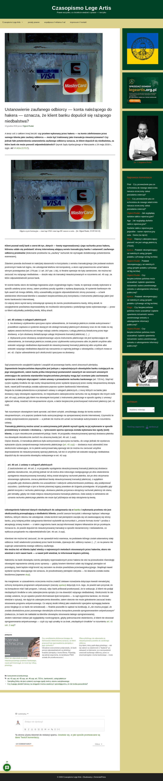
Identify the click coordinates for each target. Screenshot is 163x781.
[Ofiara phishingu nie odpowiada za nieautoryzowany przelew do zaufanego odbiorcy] (97, 646)
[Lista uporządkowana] (38, 729)
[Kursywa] (28, 729)
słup (27, 574)
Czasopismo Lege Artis (81, 8)
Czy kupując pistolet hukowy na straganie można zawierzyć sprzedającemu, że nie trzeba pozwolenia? (47, 684)
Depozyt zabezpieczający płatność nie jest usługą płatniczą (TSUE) (142, 242)
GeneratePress (100, 777)
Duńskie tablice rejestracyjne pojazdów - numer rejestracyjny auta (141, 231)
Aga (129, 220)
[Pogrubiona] (25, 729)
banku (77, 510)
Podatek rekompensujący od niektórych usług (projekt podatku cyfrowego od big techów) (142, 253)
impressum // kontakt (78, 22)
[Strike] (35, 729)
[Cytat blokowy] (45, 729)
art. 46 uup (30, 678)
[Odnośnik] (52, 729)
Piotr (129, 184)
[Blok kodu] (48, 729)
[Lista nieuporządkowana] (42, 729)
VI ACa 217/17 (21, 148)
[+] (58, 729)
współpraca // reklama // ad (54, 22)
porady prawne (33, 22)
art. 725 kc (39, 678)
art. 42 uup (11, 678)
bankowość (48, 678)
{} (55, 729)
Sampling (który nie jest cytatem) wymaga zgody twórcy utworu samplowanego (38, 681)
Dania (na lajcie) (140, 235)
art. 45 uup (69, 444)
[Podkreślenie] (32, 729)
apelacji (62, 585)
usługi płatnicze (60, 678)
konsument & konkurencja (17, 676)
